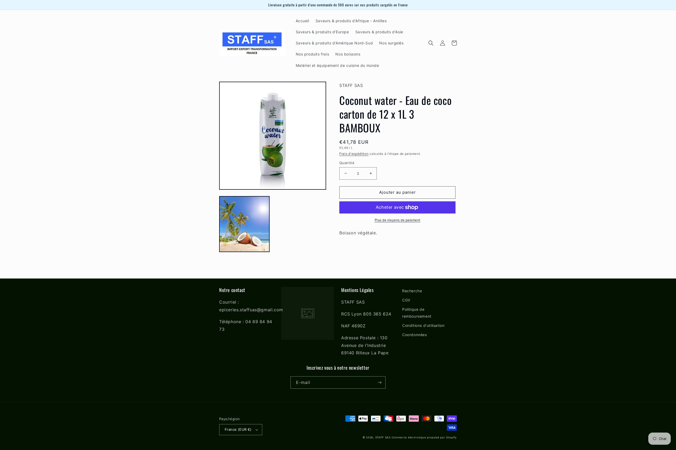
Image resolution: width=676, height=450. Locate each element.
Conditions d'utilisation (423, 325)
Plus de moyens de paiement (397, 220)
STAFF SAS (383, 437)
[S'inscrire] (379, 382)
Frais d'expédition (354, 154)
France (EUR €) (238, 429)
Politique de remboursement (416, 312)
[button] (431, 43)
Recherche (412, 291)
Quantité (346, 163)
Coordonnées (414, 334)
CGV (406, 300)
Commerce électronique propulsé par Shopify (424, 437)
